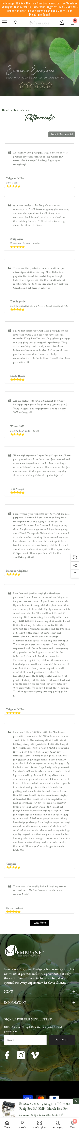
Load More (39, 922)
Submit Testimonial (61, 134)
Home (5, 110)
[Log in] (62, 22)
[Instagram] (20, 1055)
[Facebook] (6, 1055)
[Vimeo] (34, 1055)
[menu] (4, 22)
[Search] (16, 22)
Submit (62, 1040)
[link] (22, 1124)
